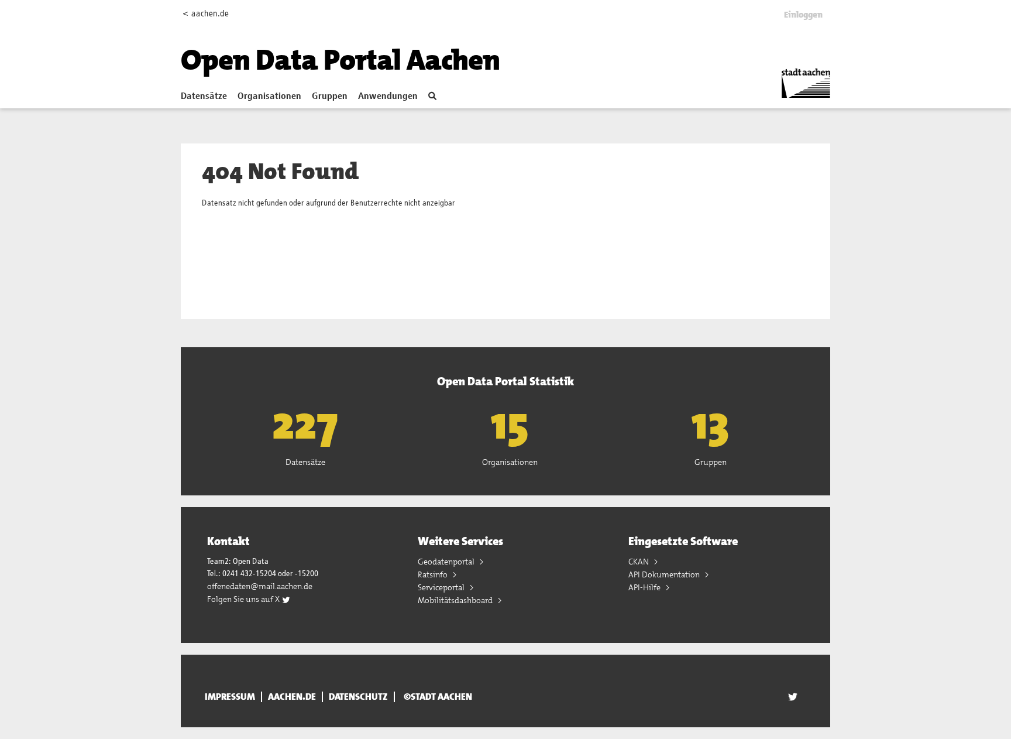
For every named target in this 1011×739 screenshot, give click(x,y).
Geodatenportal (447, 561)
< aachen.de (206, 13)
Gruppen (330, 96)
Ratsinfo (433, 574)
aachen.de (292, 697)
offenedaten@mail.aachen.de (259, 586)
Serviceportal (442, 587)
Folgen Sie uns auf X (244, 599)
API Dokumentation (664, 574)
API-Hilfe (645, 587)
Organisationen (269, 96)
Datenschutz (358, 697)
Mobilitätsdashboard (456, 600)
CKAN (639, 561)
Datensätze (204, 96)
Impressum (230, 697)
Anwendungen (388, 96)
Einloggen (803, 14)
